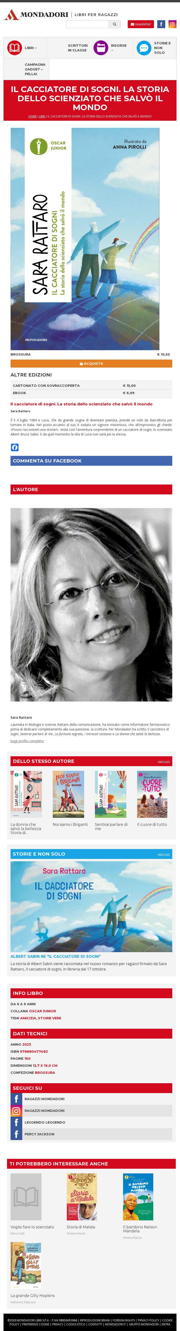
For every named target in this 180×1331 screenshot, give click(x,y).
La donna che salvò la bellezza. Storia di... (26, 828)
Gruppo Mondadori (144, 1324)
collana (33, 1011)
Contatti (95, 1324)
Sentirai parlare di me (111, 826)
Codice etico (75, 1324)
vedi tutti (164, 761)
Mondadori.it (115, 1324)
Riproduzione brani (95, 1320)
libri (42, 116)
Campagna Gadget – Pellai (35, 69)
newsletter (142, 24)
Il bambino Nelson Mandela (140, 1229)
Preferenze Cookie (35, 1324)
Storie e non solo (162, 48)
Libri (30, 48)
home (32, 116)
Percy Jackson (39, 1134)
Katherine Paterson (23, 1302)
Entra (166, 1324)
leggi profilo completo (27, 741)
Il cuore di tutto (152, 824)
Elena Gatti (18, 1233)
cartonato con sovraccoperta (46, 386)
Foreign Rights (124, 1320)
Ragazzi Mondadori (44, 1099)
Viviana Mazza (76, 1233)
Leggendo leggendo (45, 1122)
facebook (161, 24)
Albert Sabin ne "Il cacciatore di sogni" (56, 956)
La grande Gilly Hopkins (33, 1295)
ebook (19, 393)
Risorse (119, 45)
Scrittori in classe (78, 47)
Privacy (57, 1324)
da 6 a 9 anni (23, 1004)
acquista (93, 363)
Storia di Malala (81, 1227)
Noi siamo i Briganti (70, 824)
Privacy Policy (148, 1320)
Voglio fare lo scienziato (32, 1227)
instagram (172, 24)
